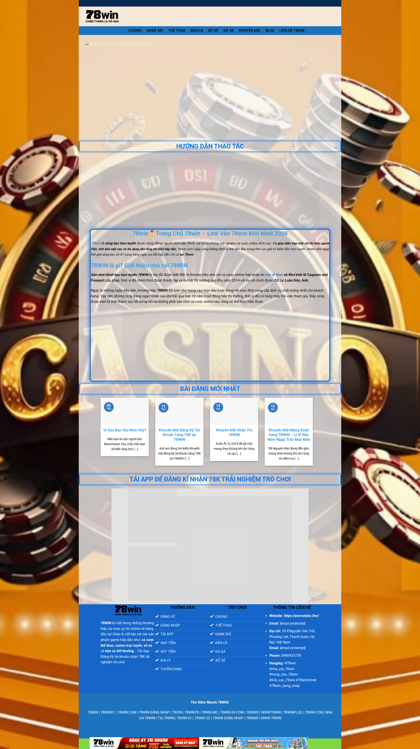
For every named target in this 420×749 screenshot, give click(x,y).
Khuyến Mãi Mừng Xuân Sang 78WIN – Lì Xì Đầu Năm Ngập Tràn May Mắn (289, 435)
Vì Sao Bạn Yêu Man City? (124, 430)
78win (118, 30)
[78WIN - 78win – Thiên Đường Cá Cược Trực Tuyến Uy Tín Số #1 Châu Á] (102, 16)
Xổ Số (213, 30)
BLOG (270, 30)
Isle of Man (274, 275)
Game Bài (154, 30)
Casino (135, 30)
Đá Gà (228, 30)
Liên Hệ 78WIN (291, 30)
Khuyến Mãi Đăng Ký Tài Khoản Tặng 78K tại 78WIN (179, 435)
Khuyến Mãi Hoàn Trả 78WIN (234, 432)
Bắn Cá (196, 30)
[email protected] (292, 623)
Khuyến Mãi (250, 30)
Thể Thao (177, 30)
